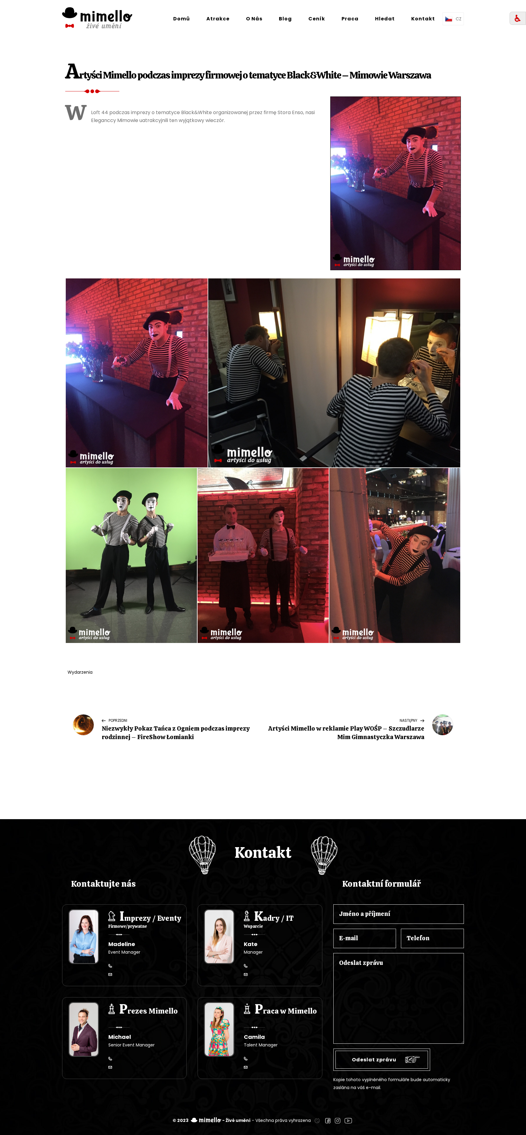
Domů (181, 18)
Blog (285, 18)
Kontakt (423, 18)
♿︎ (518, 18)
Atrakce (218, 18)
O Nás (254, 18)
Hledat (385, 18)
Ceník (316, 18)
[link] (317, 1120)
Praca (350, 18)
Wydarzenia (80, 672)
